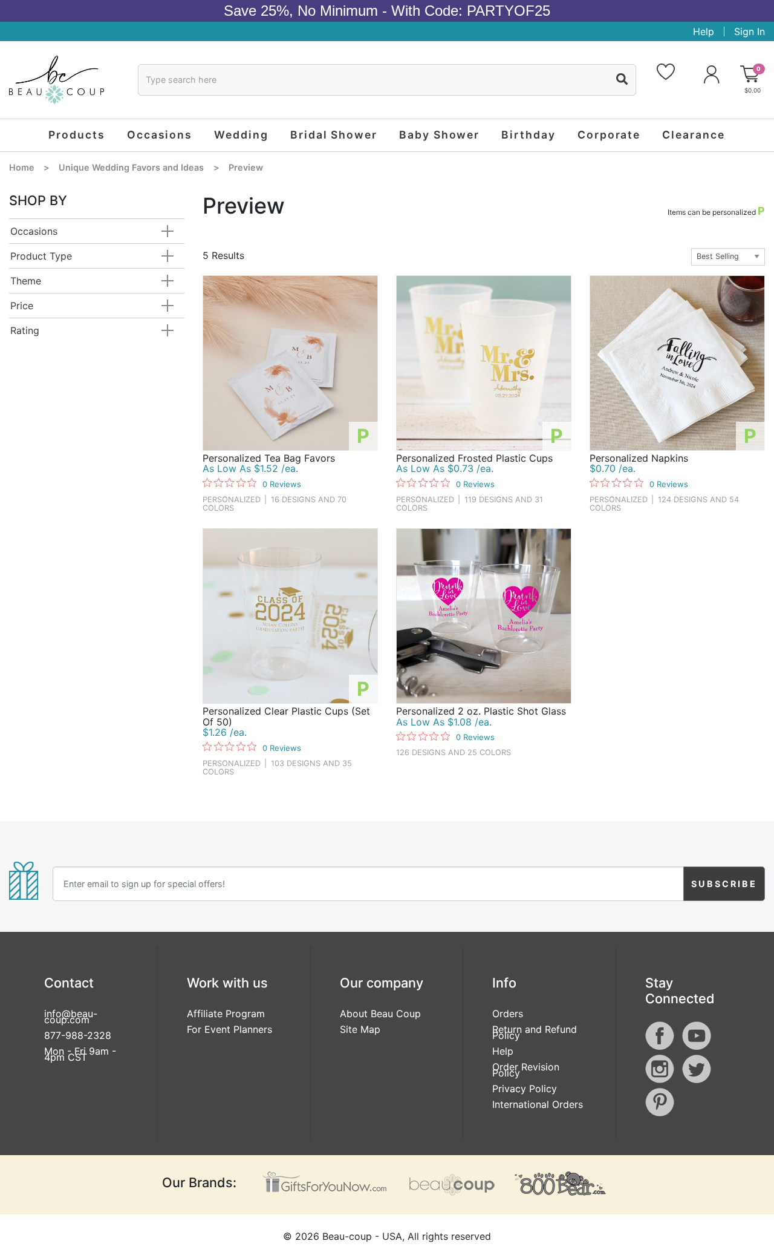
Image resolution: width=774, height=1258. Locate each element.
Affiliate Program (226, 1013)
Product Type (41, 256)
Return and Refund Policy (534, 1032)
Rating (24, 330)
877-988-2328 (77, 1035)
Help (703, 31)
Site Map (360, 1029)
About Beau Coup (380, 1013)
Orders (507, 1013)
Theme (25, 281)
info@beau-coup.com (70, 1016)
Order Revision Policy (525, 1070)
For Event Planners (229, 1029)
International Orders (537, 1104)
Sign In (749, 31)
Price (21, 306)
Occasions (33, 231)
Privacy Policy (524, 1089)
